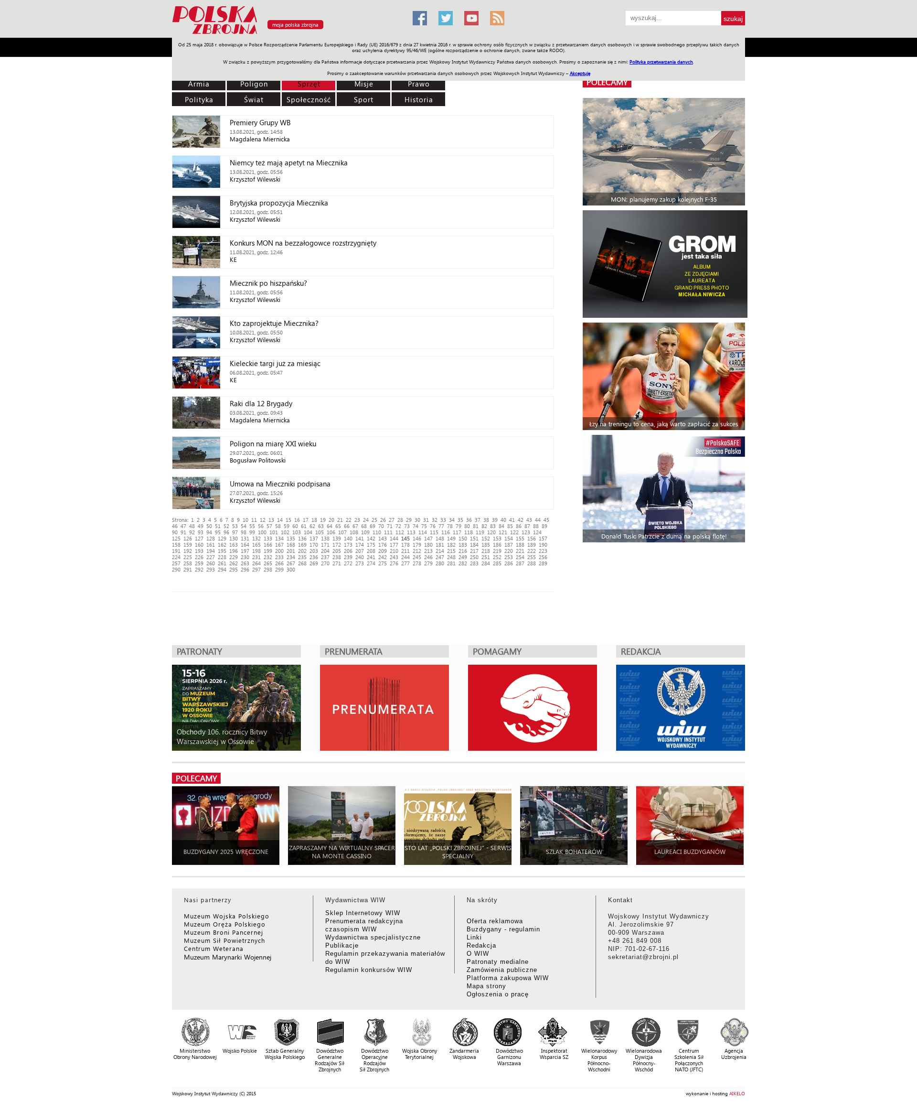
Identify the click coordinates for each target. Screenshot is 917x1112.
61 (304, 526)
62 (312, 526)
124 (537, 532)
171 (325, 544)
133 (268, 538)
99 (252, 532)
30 (417, 520)
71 (390, 526)
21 (340, 520)
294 (222, 569)
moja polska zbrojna (295, 25)
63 (321, 526)
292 (199, 569)
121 (503, 532)
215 (451, 551)
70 (381, 526)
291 (187, 569)
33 (443, 520)
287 (520, 563)
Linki (474, 937)
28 (400, 520)
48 (192, 526)
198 (256, 551)
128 (210, 538)
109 (365, 532)
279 (428, 563)
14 (280, 520)
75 (424, 526)
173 (348, 544)
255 (531, 557)
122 (514, 532)
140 (348, 538)
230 (245, 557)
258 (187, 563)
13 (271, 520)
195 (222, 551)
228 (222, 557)
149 (451, 538)
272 (348, 563)
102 (285, 532)
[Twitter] (445, 18)
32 (434, 520)
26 (383, 520)
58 (278, 526)
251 (485, 557)
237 (325, 557)
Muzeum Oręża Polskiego (225, 924)
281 (451, 563)
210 (394, 551)
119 (480, 532)
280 (440, 563)
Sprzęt (309, 83)
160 (199, 544)
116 (445, 532)
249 (462, 557)
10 (245, 520)
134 (279, 538)
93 (200, 532)
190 (543, 544)
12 (263, 520)
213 (428, 551)
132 (256, 538)
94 (209, 532)
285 (497, 563)
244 (405, 557)
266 (279, 563)
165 (256, 544)
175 (371, 544)
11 (254, 520)
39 (495, 520)
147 (428, 538)
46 (175, 526)
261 (222, 563)
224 (176, 557)
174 (359, 544)
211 (405, 551)
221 (520, 551)
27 (392, 520)
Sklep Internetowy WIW (362, 913)
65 (338, 526)
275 (382, 563)
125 (176, 538)
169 (302, 544)
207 (359, 551)
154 (508, 538)
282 (462, 563)
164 (245, 544)
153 (497, 538)
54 (243, 526)
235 (302, 557)
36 (469, 520)
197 (245, 551)
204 (325, 551)
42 (520, 520)
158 (176, 544)
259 (199, 563)
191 (176, 551)
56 (261, 526)
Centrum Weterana (214, 948)
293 (210, 569)
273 (359, 563)
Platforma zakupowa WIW (508, 978)
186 (497, 544)
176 (382, 544)
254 (520, 557)
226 (199, 557)
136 (302, 538)
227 (210, 557)
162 (222, 544)
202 (302, 551)
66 (347, 526)
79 (458, 526)
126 (187, 538)
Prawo (419, 83)
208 (371, 551)
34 (452, 520)
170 (313, 544)
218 (485, 551)
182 (451, 544)
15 (288, 520)
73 (407, 526)
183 (462, 544)
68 (364, 526)
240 (359, 557)
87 (527, 526)
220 (508, 551)
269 (313, 563)
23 (357, 520)
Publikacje (342, 945)
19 (323, 520)
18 (314, 520)
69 (372, 526)
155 (520, 538)
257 (176, 563)
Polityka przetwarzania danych (661, 62)
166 (268, 544)
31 (426, 520)
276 (394, 563)
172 (336, 544)
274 (371, 563)
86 (519, 526)
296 (245, 569)
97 (235, 532)
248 (451, 557)
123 (526, 532)
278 (417, 563)
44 (538, 520)
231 (256, 557)
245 (417, 557)
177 (394, 544)
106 (331, 532)
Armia (199, 83)
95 (218, 532)
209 (382, 551)
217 (474, 551)
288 (531, 563)
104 (308, 532)
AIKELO (737, 1093)
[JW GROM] (665, 264)
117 (457, 532)
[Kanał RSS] (497, 18)
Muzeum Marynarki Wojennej (228, 956)
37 (477, 520)
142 (371, 538)
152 (485, 538)
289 (543, 563)
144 (394, 538)
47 (183, 526)
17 (306, 520)
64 (329, 526)
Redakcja (481, 945)
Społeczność (309, 99)
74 (415, 526)
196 (233, 551)
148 (440, 538)
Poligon (254, 83)
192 (187, 551)
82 (484, 526)
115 (434, 532)
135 (291, 538)
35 (460, 520)
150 (462, 538)
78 (450, 526)
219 (497, 551)
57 (269, 526)
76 (433, 526)
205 (336, 551)
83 (493, 526)
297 (256, 569)
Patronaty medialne (498, 961)
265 (268, 563)
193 (199, 551)
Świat (254, 99)
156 (531, 538)
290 (176, 569)
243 (394, 557)
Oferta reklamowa (495, 921)
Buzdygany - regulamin (503, 929)
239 (348, 557)
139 (336, 538)
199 (268, 551)
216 (462, 551)
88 (536, 526)
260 (210, 563)
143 (382, 538)
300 (291, 569)
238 (336, 557)
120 (491, 532)
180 (428, 544)
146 (417, 538)
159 (187, 544)
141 (359, 538)
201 (291, 551)
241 (371, 557)
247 (440, 557)
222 (531, 551)
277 (405, 563)
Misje (363, 83)
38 (486, 520)
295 (233, 569)
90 (175, 532)
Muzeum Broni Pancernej (223, 932)
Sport (363, 99)
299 (279, 569)
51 (218, 526)
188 (520, 544)
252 (497, 557)
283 (474, 563)
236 (313, 557)
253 (508, 557)
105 (319, 532)
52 (226, 526)
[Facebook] (420, 18)
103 (296, 532)
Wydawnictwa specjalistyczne (373, 937)
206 (348, 551)
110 (377, 532)
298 (268, 569)
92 (192, 532)
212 (417, 551)
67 (355, 526)
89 (544, 526)
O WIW (478, 953)
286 (508, 563)
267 (291, 563)
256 (543, 557)
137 (313, 538)
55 (252, 526)
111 (388, 532)
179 (417, 544)
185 (485, 544)
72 (398, 526)
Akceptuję (580, 73)
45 (546, 520)
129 (222, 538)
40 (503, 520)
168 (291, 544)
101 (273, 532)
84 (501, 526)
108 (354, 532)
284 (485, 563)
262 (233, 563)
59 (286, 526)
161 (210, 544)
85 (510, 526)
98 (243, 532)
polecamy (607, 81)
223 (543, 551)
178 (405, 544)
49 (200, 526)
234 (291, 557)
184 (474, 544)
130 (233, 538)
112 (399, 532)
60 (295, 526)
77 (441, 526)
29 (409, 520)
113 (411, 532)
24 (366, 520)
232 (268, 557)
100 (262, 532)
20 (331, 520)
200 (279, 551)
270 (325, 563)
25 (374, 520)
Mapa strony (486, 986)
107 (342, 532)
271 (336, 563)
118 (468, 532)
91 (183, 532)
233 (279, 557)
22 (349, 520)
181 (440, 544)
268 (302, 563)
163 (233, 544)
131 (245, 538)
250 (474, 557)
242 (382, 557)
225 (187, 557)
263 (245, 563)
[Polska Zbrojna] (286, 34)
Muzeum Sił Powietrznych (224, 940)
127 (199, 538)
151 (474, 538)
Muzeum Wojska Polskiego (226, 916)
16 (297, 520)
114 (422, 532)
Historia (419, 99)
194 (210, 551)
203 (313, 551)
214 (440, 551)
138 (325, 538)
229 (233, 557)
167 (279, 544)
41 (512, 520)
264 (256, 563)
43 (529, 520)
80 (467, 526)
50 (209, 526)
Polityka (199, 99)
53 (235, 526)
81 (476, 526)
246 (428, 557)
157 (543, 538)
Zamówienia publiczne (502, 969)
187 (508, 544)
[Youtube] (471, 18)
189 (531, 544)
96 (226, 532)
